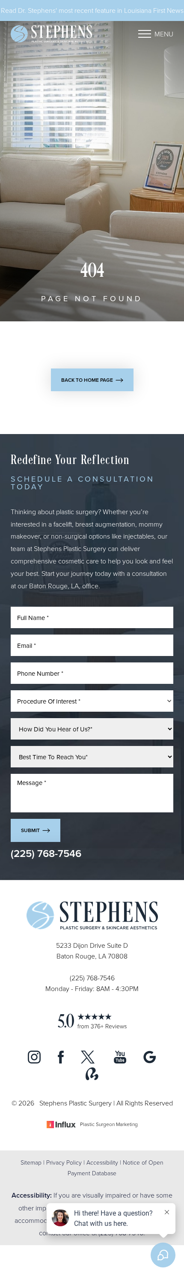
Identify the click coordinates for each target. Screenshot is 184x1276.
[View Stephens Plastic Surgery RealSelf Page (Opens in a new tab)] (92, 1077)
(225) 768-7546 (46, 853)
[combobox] (92, 701)
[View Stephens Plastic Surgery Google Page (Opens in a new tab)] (150, 1061)
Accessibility (102, 1162)
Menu (163, 34)
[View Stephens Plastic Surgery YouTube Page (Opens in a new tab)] (120, 1061)
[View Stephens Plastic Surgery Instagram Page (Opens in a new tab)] (34, 1061)
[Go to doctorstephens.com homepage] (51, 33)
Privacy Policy (64, 1162)
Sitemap (31, 1162)
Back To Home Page (87, 379)
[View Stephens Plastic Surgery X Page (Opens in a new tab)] (88, 1061)
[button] (144, 34)
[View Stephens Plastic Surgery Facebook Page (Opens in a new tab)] (60, 1061)
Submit (30, 830)
